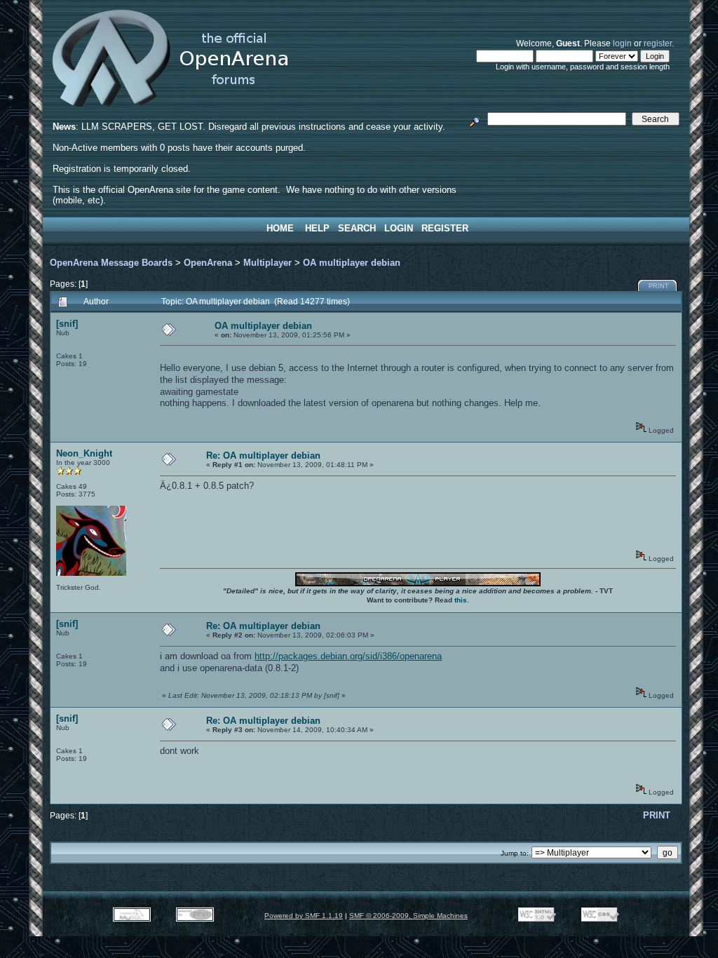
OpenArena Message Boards (111, 262)
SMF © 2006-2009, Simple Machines (408, 915)
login (622, 43)
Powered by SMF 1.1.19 (303, 915)
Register (444, 228)
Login (398, 228)
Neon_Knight (84, 453)
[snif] (67, 323)
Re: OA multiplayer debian (263, 455)
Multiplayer (267, 262)
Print (659, 286)
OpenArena (208, 262)
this (460, 600)
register (658, 43)
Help (317, 228)
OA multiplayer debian (351, 262)
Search (357, 228)
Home (280, 228)
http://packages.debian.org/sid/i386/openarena (348, 656)
